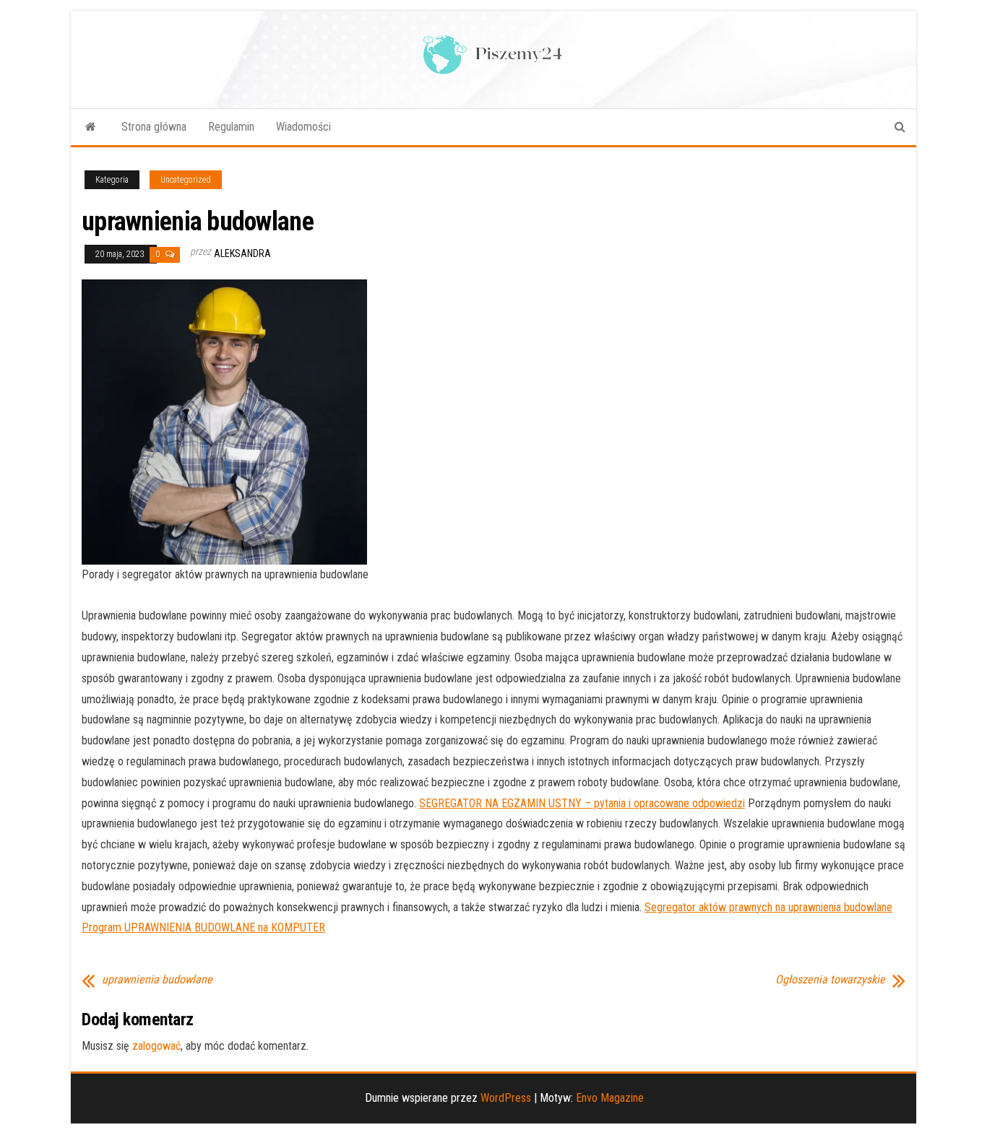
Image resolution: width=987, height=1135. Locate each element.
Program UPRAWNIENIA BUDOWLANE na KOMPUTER (203, 927)
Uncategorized (185, 180)
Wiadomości (303, 127)
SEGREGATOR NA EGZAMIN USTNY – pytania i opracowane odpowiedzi (582, 803)
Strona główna (153, 127)
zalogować (156, 1046)
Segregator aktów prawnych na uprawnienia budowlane (768, 907)
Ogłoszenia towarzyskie (830, 979)
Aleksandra (242, 253)
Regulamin (231, 127)
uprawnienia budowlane (157, 979)
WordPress (505, 1098)
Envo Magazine (610, 1098)
